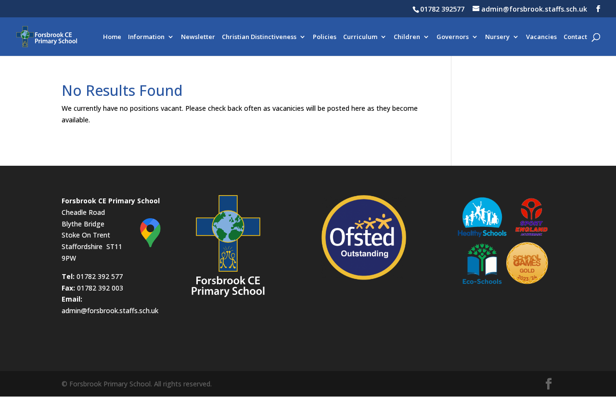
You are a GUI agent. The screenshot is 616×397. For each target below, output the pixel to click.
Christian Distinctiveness (259, 37)
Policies (324, 37)
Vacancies (541, 37)
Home (112, 37)
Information (146, 37)
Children (407, 37)
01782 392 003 (100, 287)
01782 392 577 (100, 276)
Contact (575, 37)
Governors (452, 37)
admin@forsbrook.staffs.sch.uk (110, 310)
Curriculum (360, 37)
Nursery (497, 37)
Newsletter (198, 37)
